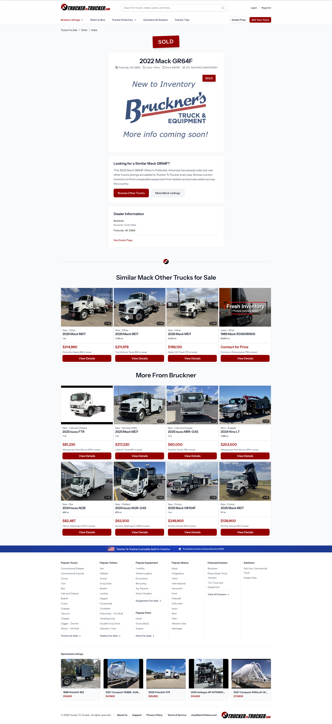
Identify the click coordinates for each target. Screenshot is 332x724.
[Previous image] (64, 307)
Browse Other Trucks (131, 193)
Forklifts (140, 568)
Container (105, 608)
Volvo (175, 578)
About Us (122, 715)
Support (137, 715)
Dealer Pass (239, 19)
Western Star (179, 623)
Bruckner (213, 568)
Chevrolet (177, 603)
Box (63, 588)
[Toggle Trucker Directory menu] (135, 19)
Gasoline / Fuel (108, 628)
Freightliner (178, 573)
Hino (174, 618)
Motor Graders (144, 593)
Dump (64, 578)
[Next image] (109, 307)
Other (84, 30)
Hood (139, 618)
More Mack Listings (167, 193)
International (178, 583)
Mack (94, 30)
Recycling (141, 583)
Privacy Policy (154, 715)
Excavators (142, 578)
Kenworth (177, 588)
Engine (139, 628)
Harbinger (177, 628)
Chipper (65, 618)
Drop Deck (106, 583)
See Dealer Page (123, 240)
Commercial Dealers (155, 19)
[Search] (223, 7)
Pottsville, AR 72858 (129, 67)
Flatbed (104, 573)
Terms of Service (177, 715)
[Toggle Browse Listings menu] (82, 19)
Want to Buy (97, 19)
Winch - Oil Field (70, 628)
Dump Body (142, 623)
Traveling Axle (107, 618)
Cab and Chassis (70, 593)
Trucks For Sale (69, 30)
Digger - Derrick (70, 623)
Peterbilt (176, 598)
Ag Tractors (142, 588)
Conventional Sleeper (72, 568)
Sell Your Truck (260, 19)
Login (254, 7)
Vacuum (65, 613)
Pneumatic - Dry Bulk (111, 613)
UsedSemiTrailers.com (204, 715)
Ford (174, 593)
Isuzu (175, 608)
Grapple (65, 608)
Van (102, 568)
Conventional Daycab (72, 573)
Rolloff (64, 598)
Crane (64, 603)
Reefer (103, 588)
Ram (174, 613)
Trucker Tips (182, 19)
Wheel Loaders (144, 573)
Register (266, 7)
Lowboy (104, 593)
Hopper (104, 598)
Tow (63, 583)
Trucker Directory (122, 19)
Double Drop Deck (110, 623)
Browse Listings (70, 19)
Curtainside (106, 603)
